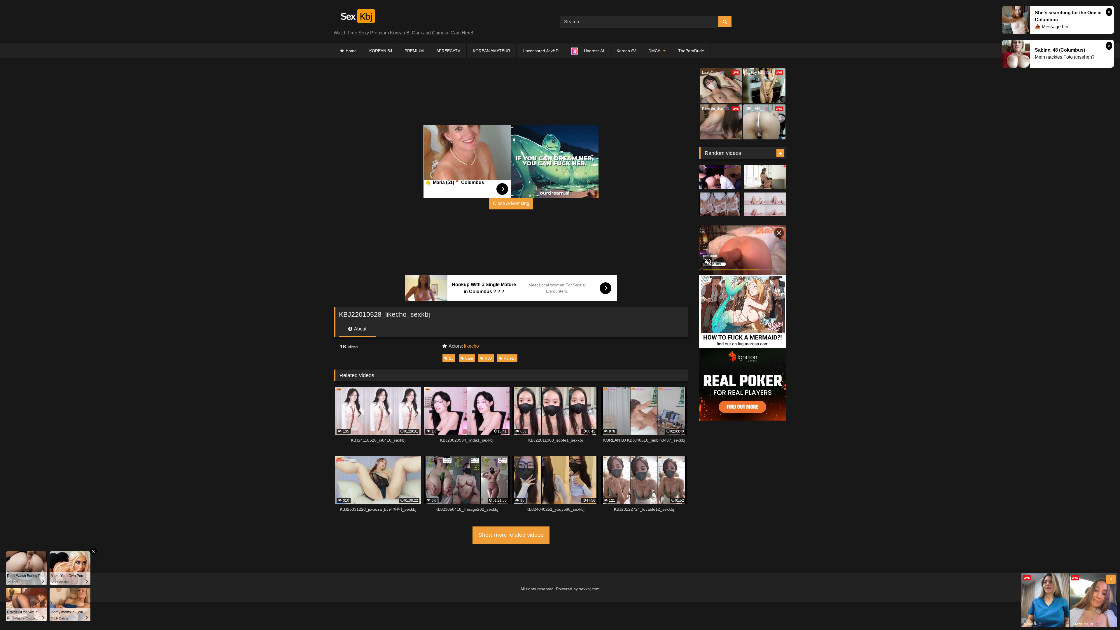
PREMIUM (414, 50)
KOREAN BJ (380, 50)
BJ (451, 358)
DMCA (654, 50)
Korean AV (626, 50)
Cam (469, 358)
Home (351, 50)
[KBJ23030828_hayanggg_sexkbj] (720, 204)
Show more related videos (511, 535)
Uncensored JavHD (541, 50)
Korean (510, 358)
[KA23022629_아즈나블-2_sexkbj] (765, 177)
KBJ (488, 358)
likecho (471, 346)
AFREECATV (448, 50)
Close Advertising (511, 203)
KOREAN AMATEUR (491, 50)
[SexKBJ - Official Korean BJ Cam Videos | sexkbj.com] (357, 17)
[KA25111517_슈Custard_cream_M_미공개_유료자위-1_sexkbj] (765, 204)
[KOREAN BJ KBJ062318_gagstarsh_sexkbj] (720, 177)
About (359, 328)
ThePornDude (691, 50)
